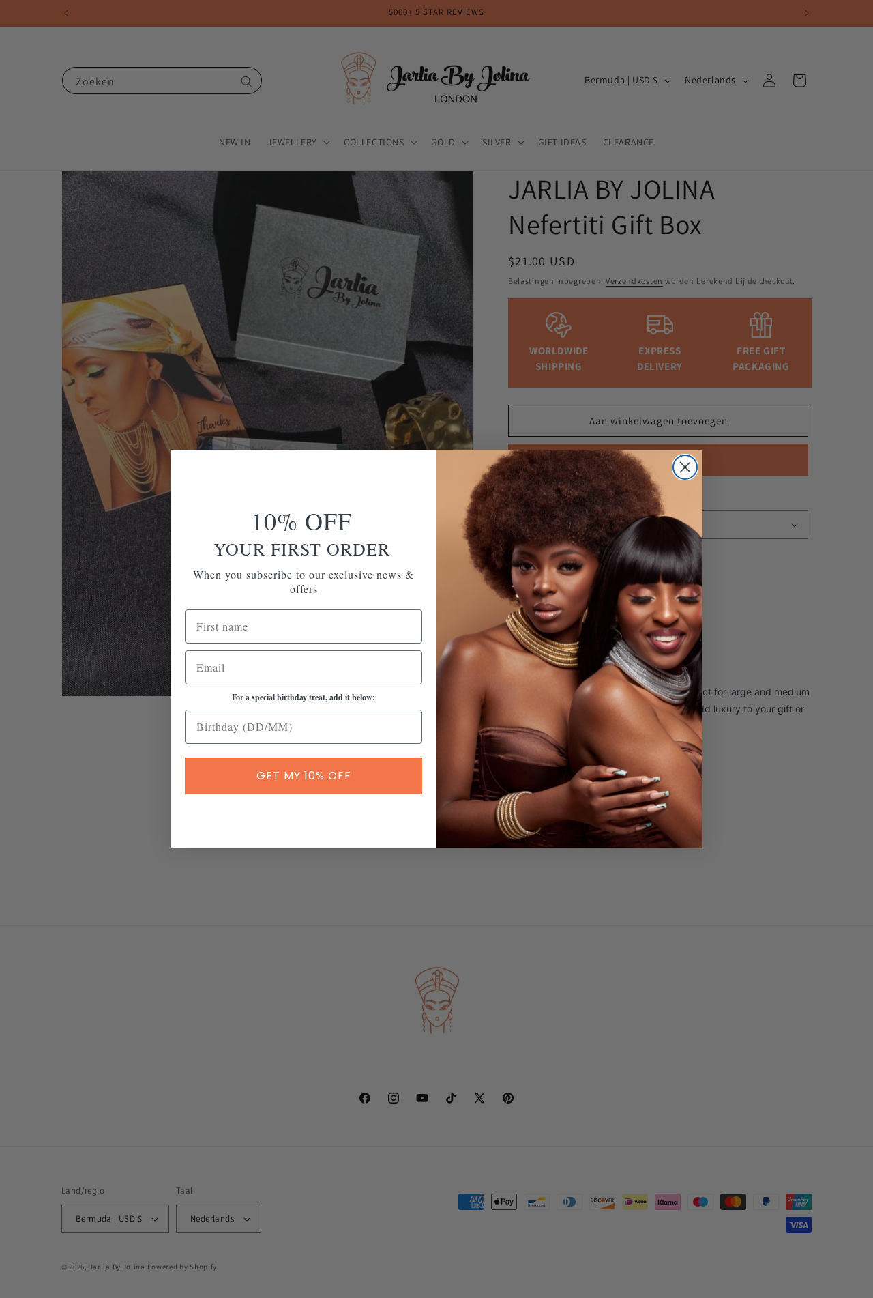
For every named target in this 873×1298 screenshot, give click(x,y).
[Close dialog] (685, 467)
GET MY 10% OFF (303, 775)
